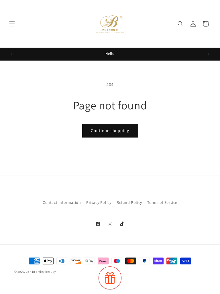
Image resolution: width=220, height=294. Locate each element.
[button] (12, 24)
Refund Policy (129, 202)
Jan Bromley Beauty (41, 272)
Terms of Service (162, 202)
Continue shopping (110, 130)
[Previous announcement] (11, 54)
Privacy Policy (98, 202)
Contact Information (62, 202)
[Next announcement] (209, 54)
